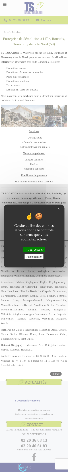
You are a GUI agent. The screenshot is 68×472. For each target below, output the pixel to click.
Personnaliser (34, 256)
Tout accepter (35, 249)
